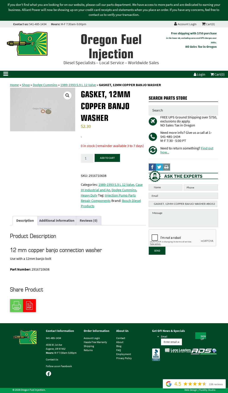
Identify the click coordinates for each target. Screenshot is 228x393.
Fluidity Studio (207, 390)
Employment (123, 354)
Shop (26, 85)
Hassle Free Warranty (95, 342)
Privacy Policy (124, 358)
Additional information (56, 220)
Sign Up (203, 337)
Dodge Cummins (45, 85)
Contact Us (52, 359)
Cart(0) (210, 24)
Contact (120, 338)
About (119, 342)
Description (25, 220)
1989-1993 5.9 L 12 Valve (78, 85)
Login (200, 74)
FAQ (118, 350)
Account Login (187, 24)
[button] (67, 95)
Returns (88, 350)
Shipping (89, 346)
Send (157, 250)
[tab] (25, 220)
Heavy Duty (89, 195)
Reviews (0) (89, 220)
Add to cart (107, 158)
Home (14, 85)
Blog (118, 346)
